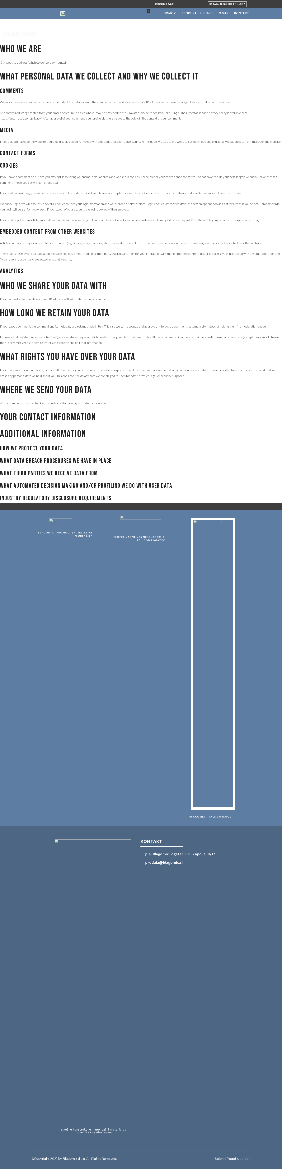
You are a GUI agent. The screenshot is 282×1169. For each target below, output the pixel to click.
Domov (169, 13)
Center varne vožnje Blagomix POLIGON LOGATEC (139, 539)
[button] (227, 4)
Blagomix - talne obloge (210, 816)
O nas (223, 13)
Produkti (189, 13)
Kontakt (241, 13)
